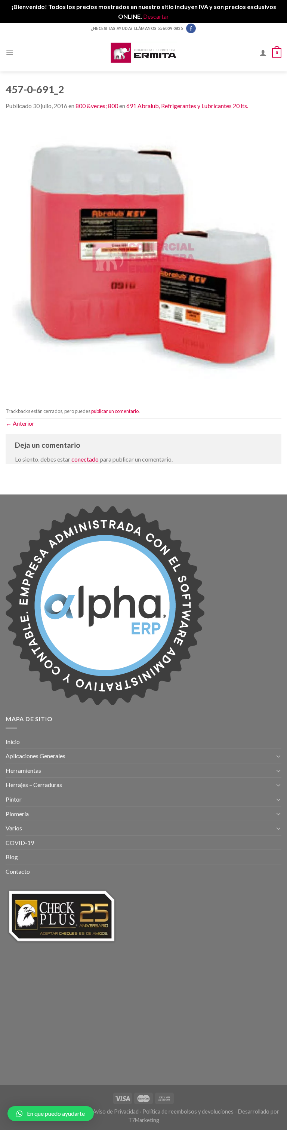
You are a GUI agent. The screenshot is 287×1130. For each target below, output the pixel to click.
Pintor (14, 799)
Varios (14, 828)
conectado (85, 459)
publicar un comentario (115, 411)
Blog (12, 856)
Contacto (18, 871)
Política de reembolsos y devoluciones (188, 1111)
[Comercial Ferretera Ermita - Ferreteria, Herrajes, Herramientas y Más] (143, 53)
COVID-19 (20, 842)
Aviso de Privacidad (116, 1111)
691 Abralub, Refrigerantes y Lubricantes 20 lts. (187, 105)
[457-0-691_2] (143, 256)
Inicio (13, 741)
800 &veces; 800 (96, 105)
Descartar (156, 16)
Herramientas (23, 770)
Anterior (20, 423)
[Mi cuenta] (263, 53)
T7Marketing (143, 1120)
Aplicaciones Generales (35, 755)
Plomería (17, 813)
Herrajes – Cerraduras (34, 784)
